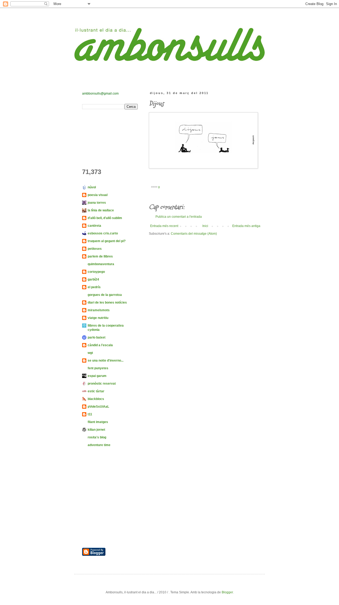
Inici (205, 226)
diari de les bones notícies (107, 302)
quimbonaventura (101, 264)
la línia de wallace (101, 210)
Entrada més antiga (246, 226)
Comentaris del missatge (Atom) (194, 233)
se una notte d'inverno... (105, 360)
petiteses (95, 249)
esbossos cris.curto (103, 233)
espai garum (97, 376)
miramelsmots (99, 310)
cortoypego (96, 272)
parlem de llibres (100, 256)
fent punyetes (98, 368)
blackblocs (96, 399)
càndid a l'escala (100, 345)
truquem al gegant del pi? (107, 241)
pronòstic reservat (102, 383)
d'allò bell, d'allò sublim (105, 218)
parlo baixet (96, 337)
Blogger (227, 592)
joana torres (97, 202)
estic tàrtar (96, 391)
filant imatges (98, 422)
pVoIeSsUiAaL (98, 406)
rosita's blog (97, 437)
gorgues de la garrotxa (105, 295)
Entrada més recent (164, 226)
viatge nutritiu (98, 318)
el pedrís (94, 287)
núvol (92, 187)
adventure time (99, 445)
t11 (90, 414)
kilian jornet (96, 429)
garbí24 (93, 279)
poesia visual (98, 195)
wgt (90, 353)
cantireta (94, 226)
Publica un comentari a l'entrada (178, 217)
